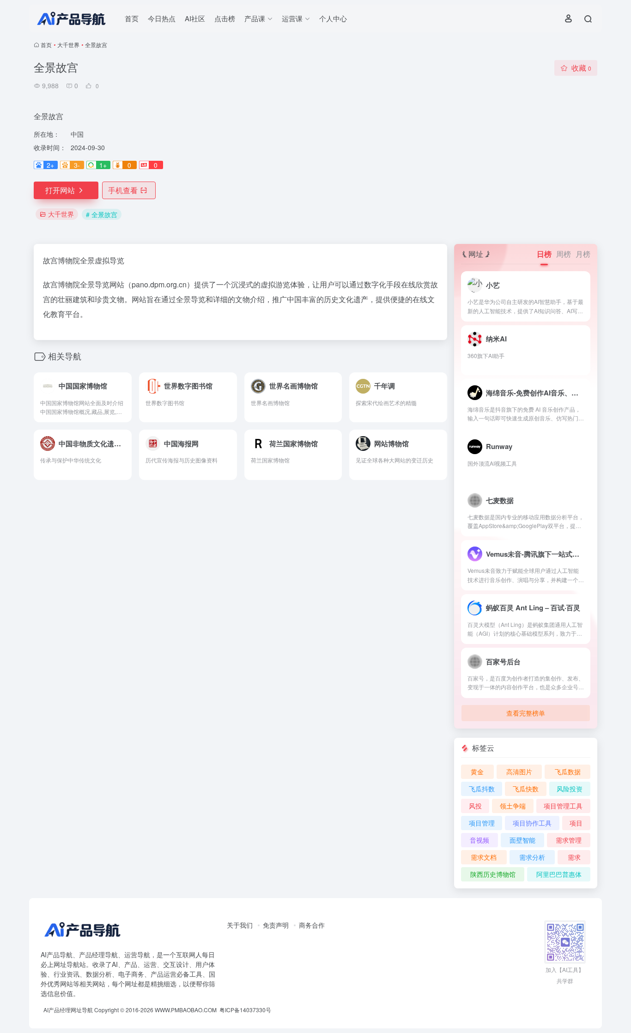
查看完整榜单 (525, 712)
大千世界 (68, 45)
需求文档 (484, 857)
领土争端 (513, 805)
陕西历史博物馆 (493, 874)
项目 (576, 822)
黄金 (477, 771)
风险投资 (569, 788)
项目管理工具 (563, 805)
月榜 (583, 254)
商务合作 (312, 925)
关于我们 (240, 925)
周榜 (563, 254)
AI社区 (195, 18)
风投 (475, 805)
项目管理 (482, 822)
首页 (132, 18)
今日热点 (162, 18)
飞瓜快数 (526, 788)
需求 (574, 857)
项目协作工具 (532, 822)
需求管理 (569, 840)
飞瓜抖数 (482, 788)
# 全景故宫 (101, 214)
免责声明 (276, 925)
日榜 (544, 254)
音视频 (479, 840)
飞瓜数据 (568, 771)
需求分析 (532, 857)
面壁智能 (522, 840)
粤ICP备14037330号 (245, 1010)
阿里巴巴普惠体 (559, 874)
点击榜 (224, 18)
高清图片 (519, 771)
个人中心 (333, 18)
